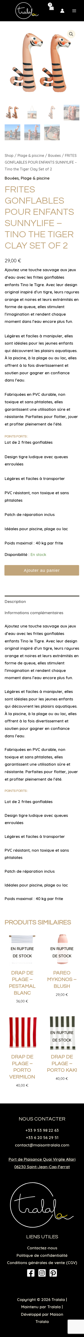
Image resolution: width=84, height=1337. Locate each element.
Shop (9, 155)
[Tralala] (27, 10)
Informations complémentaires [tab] (34, 612)
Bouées (54, 155)
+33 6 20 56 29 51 (42, 1137)
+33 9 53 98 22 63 (42, 1130)
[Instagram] (42, 1273)
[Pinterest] (53, 1273)
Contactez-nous (42, 1247)
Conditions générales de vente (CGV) (42, 1262)
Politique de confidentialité (42, 1255)
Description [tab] (15, 601)
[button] (71, 34)
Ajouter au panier (42, 570)
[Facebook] (31, 1273)
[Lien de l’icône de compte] (62, 11)
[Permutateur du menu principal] (74, 11)
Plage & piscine (31, 155)
